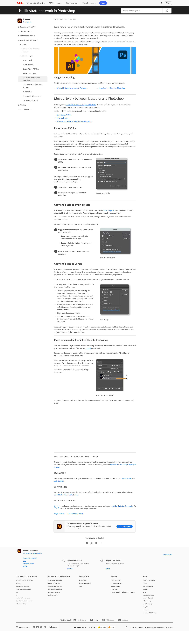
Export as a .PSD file (64, 115)
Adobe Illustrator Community (123, 506)
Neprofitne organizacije (85, 583)
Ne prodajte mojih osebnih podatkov (154, 627)
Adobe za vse (146, 610)
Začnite (108, 568)
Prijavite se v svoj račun (149, 580)
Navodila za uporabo (28, 563)
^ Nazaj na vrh (167, 554)
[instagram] (37, 627)
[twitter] (41, 627)
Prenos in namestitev (116, 583)
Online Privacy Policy (75, 513)
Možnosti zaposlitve (148, 586)
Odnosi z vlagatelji (148, 598)
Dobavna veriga (147, 601)
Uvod (24, 561)
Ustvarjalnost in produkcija (54, 589)
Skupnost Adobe (115, 586)
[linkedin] (45, 627)
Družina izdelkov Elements (23, 598)
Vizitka (145, 583)
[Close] (126, 626)
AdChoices (170, 627)
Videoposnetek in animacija (23, 589)
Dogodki (145, 589)
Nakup (103, 3)
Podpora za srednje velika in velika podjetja (122, 592)
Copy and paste (62, 118)
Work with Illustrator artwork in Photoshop (72, 88)
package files (127, 478)
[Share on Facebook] (87, 544)
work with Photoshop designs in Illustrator (81, 105)
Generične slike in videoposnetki (24, 601)
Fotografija (19, 583)
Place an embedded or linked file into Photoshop (74, 121)
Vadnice (25, 566)
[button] (161, 3)
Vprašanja (70, 568)
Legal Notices (59, 513)
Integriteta (146, 607)
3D (16, 595)
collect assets (59, 481)
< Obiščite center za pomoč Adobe (32, 553)
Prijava (168, 3)
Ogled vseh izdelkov (21, 604)
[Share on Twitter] (91, 544)
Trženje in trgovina (71, 3)
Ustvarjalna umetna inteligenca (24, 580)
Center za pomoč (115, 580)
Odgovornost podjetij (148, 595)
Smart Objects (109, 210)
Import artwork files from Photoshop (112, 88)
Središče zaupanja (147, 604)
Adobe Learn (114, 589)
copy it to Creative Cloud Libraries (66, 495)
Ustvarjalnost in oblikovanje (35, 3)
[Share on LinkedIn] (96, 544)
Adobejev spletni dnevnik (149, 613)
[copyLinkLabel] (101, 544)
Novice (144, 592)
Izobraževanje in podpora (30, 558)
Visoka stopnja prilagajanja (54, 580)
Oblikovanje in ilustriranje (23, 586)
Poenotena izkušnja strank (54, 586)
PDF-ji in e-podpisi (54, 3)
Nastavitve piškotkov (137, 627)
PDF (17, 592)
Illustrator (26, 19)
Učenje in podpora (88, 3)
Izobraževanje (83, 580)
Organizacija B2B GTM (53, 592)
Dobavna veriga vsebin (53, 583)
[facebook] (34, 627)
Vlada (80, 586)
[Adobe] (20, 3)
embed (88, 348)
